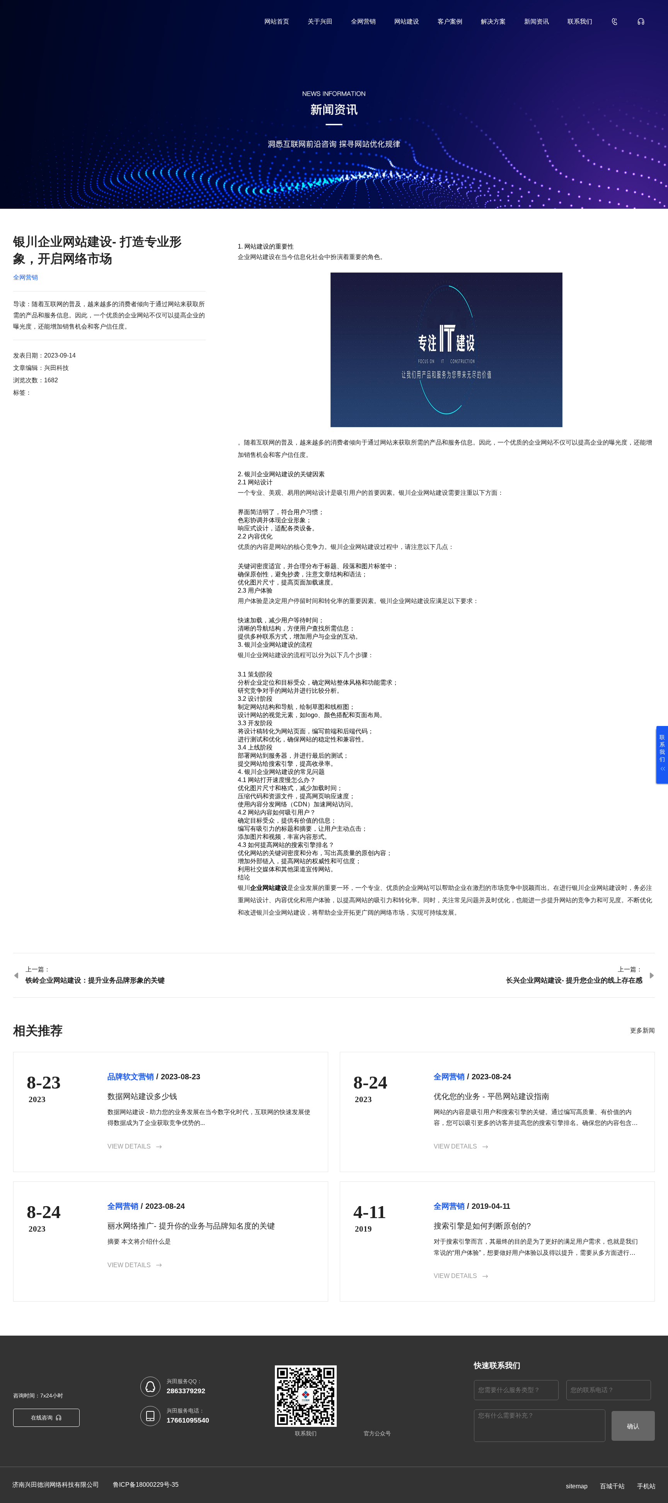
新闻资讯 (536, 21)
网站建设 (406, 21)
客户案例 (450, 21)
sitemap (577, 1486)
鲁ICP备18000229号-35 (146, 1484)
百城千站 (612, 1486)
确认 (633, 1426)
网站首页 (276, 21)
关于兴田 (320, 21)
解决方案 (493, 21)
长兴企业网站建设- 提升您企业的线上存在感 (574, 980)
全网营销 (363, 21)
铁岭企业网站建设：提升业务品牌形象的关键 (95, 980)
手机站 (646, 1486)
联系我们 (579, 21)
